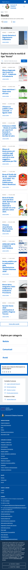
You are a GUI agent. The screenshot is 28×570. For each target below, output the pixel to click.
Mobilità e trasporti (5, 461)
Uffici (2, 427)
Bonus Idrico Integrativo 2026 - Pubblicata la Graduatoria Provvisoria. (9, 288)
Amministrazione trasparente (8, 521)
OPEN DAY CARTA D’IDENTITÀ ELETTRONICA (8, 246)
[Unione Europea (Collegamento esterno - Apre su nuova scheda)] (14, 409)
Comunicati (3, 480)
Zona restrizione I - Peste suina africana (9, 91)
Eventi (2, 492)
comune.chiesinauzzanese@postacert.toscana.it (14, 507)
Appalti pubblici (4, 451)
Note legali (3, 530)
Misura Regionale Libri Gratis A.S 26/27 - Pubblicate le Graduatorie (9, 73)
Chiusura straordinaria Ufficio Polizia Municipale (7, 228)
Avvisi (2, 482)
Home (2, 12)
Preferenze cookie (12, 557)
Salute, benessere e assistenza (8, 454)
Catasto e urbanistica (6, 442)
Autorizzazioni (4, 447)
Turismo (3, 456)
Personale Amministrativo (7, 432)
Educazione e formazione (7, 449)
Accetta (15, 567)
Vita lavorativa (4, 458)
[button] (6, 2)
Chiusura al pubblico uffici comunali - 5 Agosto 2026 (7, 109)
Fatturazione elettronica (7, 523)
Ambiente (3, 465)
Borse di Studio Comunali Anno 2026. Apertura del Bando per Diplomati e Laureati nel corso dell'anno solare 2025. (9, 204)
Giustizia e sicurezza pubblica (8, 463)
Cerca (24, 61)
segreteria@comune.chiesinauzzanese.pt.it (14, 505)
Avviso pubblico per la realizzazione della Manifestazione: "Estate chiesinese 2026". (9, 266)
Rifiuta (15, 564)
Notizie (2, 478)
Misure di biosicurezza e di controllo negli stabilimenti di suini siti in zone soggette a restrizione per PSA (9, 155)
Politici (2, 430)
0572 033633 (6, 501)
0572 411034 (6, 503)
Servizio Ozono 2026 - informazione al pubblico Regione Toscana (8, 309)
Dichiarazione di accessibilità (8, 532)
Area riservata (4, 534)
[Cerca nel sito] (24, 6)
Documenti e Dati (5, 434)
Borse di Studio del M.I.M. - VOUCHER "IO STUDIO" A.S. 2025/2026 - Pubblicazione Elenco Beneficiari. (9, 179)
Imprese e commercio (6, 470)
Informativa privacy (5, 528)
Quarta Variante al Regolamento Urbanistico (9, 37)
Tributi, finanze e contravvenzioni (9, 467)
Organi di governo (5, 423)
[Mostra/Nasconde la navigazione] (3, 6)
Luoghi (2, 490)
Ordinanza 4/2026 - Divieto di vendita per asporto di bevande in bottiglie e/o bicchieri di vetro (9, 131)
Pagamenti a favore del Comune (8, 525)
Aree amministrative (6, 425)
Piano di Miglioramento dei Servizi (9, 539)
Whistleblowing (4, 537)
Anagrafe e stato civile (6, 444)
